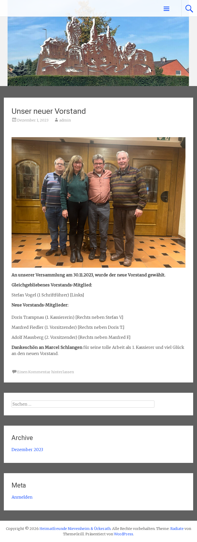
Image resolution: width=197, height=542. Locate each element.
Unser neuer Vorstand (49, 111)
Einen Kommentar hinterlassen (45, 372)
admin (65, 120)
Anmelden (22, 497)
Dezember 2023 (27, 449)
